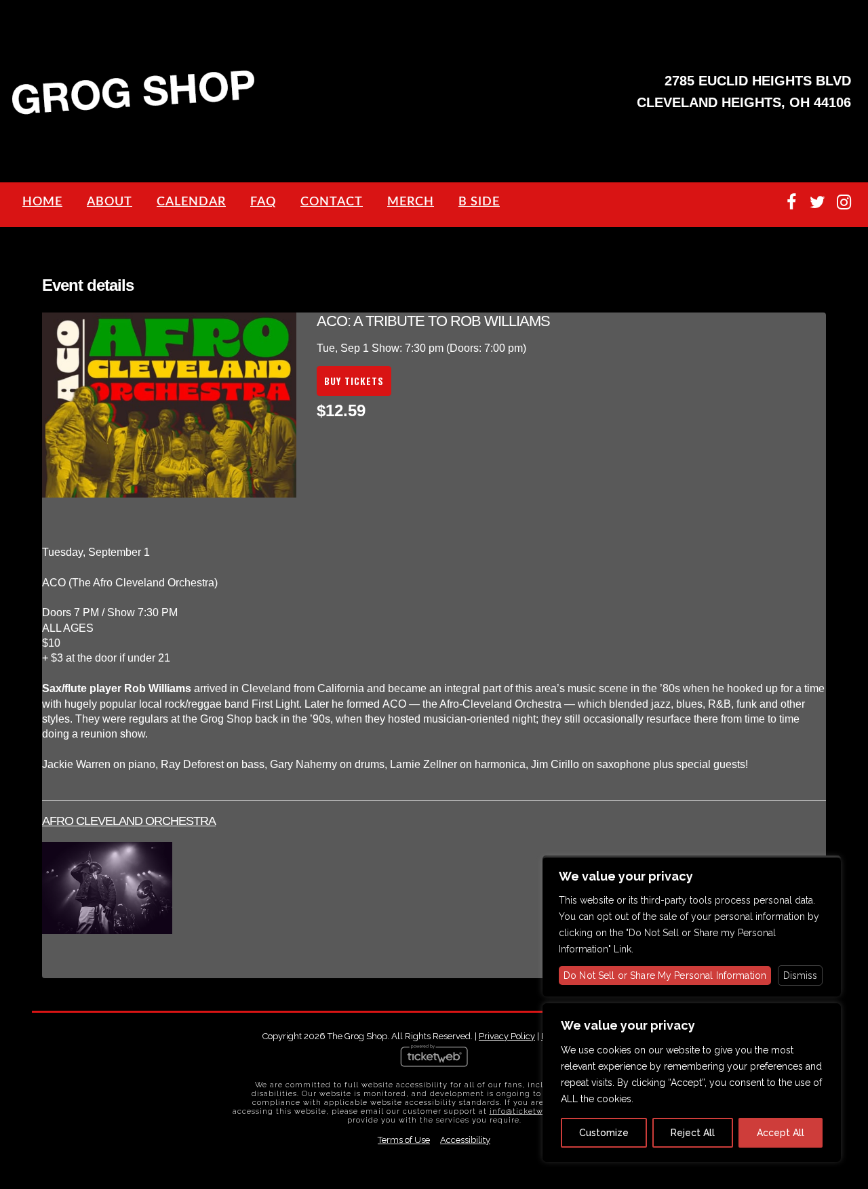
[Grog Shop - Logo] (134, 112)
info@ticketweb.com (531, 1111)
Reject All (693, 1132)
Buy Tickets (354, 381)
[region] (691, 1082)
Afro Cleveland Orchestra (129, 821)
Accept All (780, 1132)
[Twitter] (817, 202)
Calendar (191, 202)
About (109, 202)
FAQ (263, 202)
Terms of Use (404, 1140)
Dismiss (800, 975)
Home (42, 202)
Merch (410, 202)
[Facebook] (791, 202)
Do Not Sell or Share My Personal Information (665, 975)
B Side (479, 202)
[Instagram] (844, 202)
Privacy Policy (507, 1036)
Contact (331, 202)
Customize (604, 1132)
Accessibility (465, 1140)
